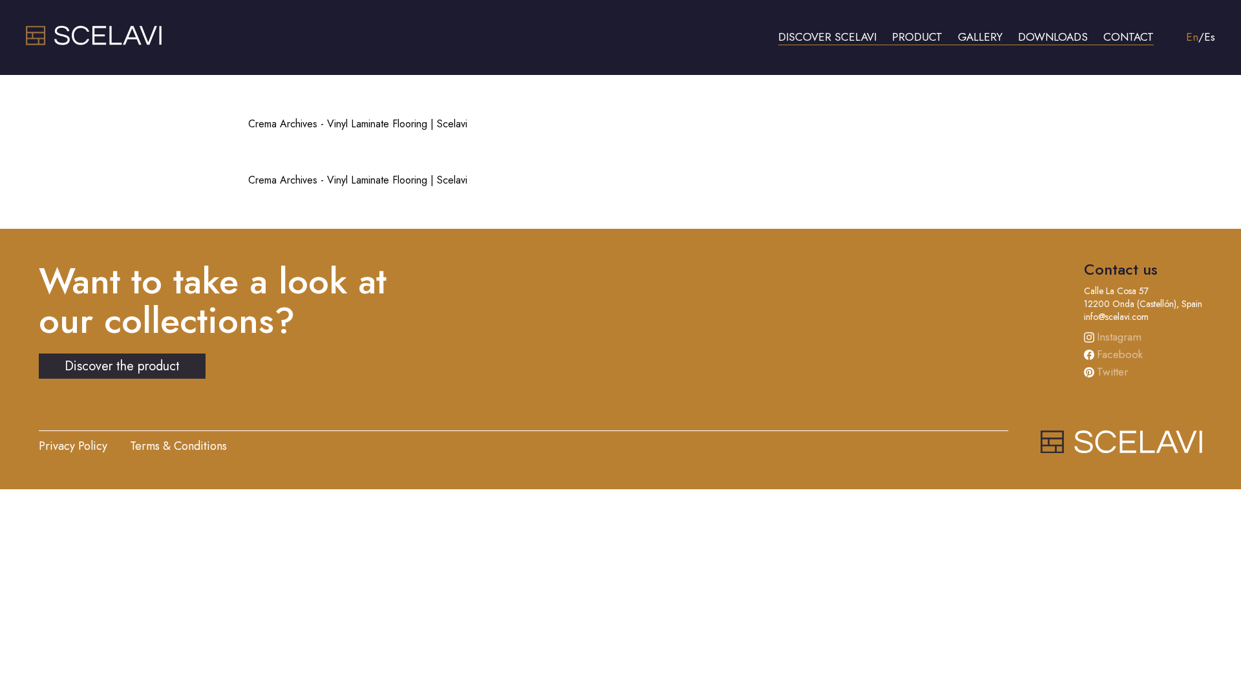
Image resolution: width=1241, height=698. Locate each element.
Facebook (1120, 354)
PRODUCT (917, 37)
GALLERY (980, 37)
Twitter (1112, 372)
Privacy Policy (73, 446)
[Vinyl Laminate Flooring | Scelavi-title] (94, 41)
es (1209, 37)
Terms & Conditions (178, 446)
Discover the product (122, 366)
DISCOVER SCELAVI (827, 37)
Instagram (1119, 337)
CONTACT (1128, 37)
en (1192, 37)
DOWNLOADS (1053, 37)
